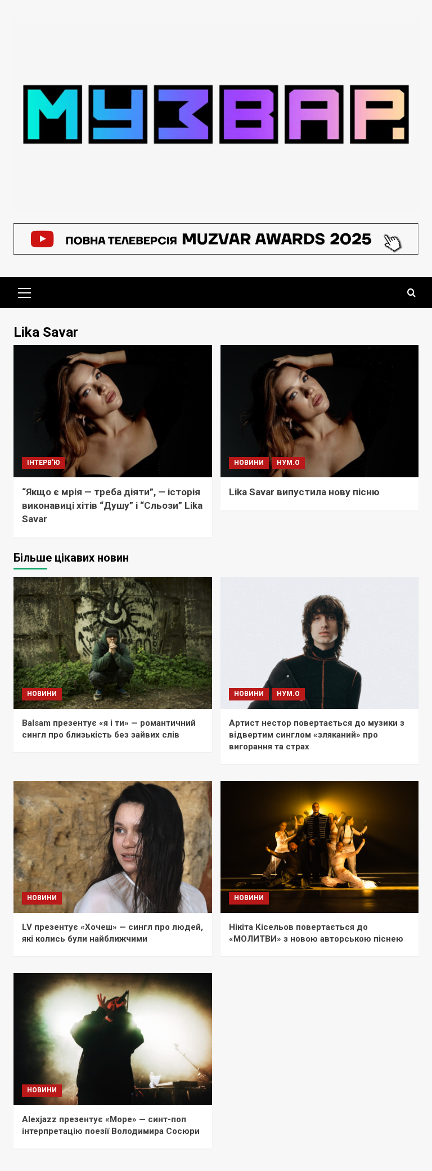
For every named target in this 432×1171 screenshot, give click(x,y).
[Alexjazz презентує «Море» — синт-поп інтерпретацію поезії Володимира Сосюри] (113, 1039)
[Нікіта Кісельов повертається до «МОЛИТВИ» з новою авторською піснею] (319, 847)
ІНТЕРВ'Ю (43, 463)
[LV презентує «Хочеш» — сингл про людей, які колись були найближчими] (113, 847)
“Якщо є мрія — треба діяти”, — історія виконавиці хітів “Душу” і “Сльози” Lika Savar (112, 505)
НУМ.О (288, 463)
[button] (25, 291)
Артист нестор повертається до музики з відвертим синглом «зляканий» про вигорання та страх (316, 735)
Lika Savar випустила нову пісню (304, 492)
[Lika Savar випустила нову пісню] (319, 411)
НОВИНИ (249, 463)
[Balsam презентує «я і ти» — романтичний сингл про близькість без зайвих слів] (113, 643)
